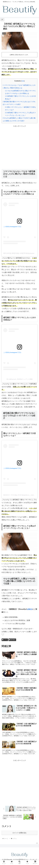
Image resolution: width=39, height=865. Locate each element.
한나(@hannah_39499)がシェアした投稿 (19, 379)
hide (23, 81)
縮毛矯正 (13, 639)
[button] (35, 498)
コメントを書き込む (19, 833)
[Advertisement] (19, 147)
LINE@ (29, 609)
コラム (5, 639)
